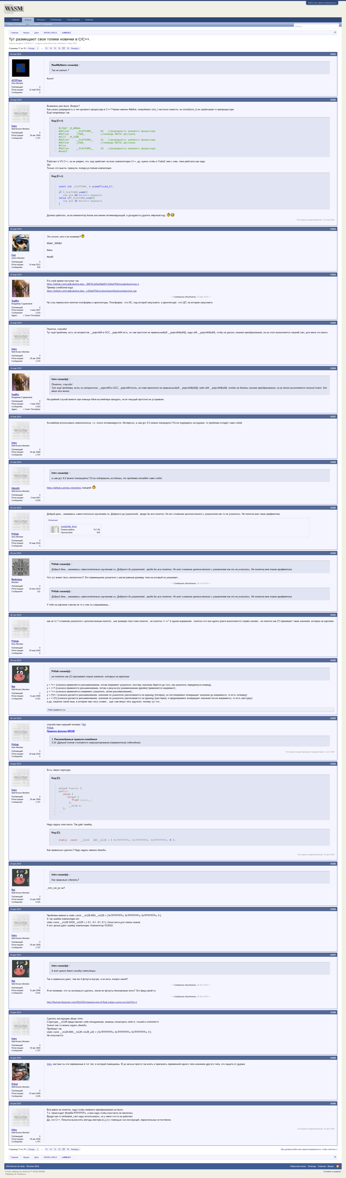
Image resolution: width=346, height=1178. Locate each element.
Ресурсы (41, 20)
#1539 (333, 1058)
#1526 (333, 368)
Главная (15, 20)
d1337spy (17, 80)
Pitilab (15, 534)
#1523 (333, 229)
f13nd (15, 1084)
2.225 (38, 1096)
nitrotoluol (61, 43)
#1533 (333, 718)
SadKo (15, 301)
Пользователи (73, 20)
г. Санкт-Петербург (31, 315)
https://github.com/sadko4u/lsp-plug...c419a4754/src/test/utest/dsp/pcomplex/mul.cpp (92, 291)
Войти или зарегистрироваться (322, 3)
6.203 (38, 500)
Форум (28, 20)
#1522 (333, 100)
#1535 (333, 864)
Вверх (331, 1166)
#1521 (333, 54)
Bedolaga (17, 579)
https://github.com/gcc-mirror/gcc (64, 487)
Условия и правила (332, 1171)
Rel (13, 686)
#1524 (333, 275)
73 (46, 48)
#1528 (333, 462)
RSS (337, 1166)
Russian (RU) (32, 1166)
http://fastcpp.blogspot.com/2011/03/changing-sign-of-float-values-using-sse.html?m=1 (92, 1002)
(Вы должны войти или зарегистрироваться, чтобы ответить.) (309, 1149)
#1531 (333, 615)
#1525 (333, 323)
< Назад (30, 48)
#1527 (333, 417)
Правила (89, 20)
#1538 (333, 1012)
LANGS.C (28, 43)
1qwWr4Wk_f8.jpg (69, 526)
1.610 (38, 313)
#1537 (333, 955)
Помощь (312, 1166)
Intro (14, 126)
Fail (14, 255)
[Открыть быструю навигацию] (335, 32)
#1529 (333, 508)
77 (64, 48)
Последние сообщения (40, 24)
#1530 (333, 553)
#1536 (333, 909)
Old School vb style (15, 1166)
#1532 (333, 660)
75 (55, 48)
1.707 (38, 138)
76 (59, 48)
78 (68, 48)
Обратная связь (298, 1166)
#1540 (333, 1103)
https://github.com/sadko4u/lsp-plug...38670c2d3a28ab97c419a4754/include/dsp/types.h (93, 284)
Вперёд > (75, 48)
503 (38, 267)
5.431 (38, 699)
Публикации (55, 20)
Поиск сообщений (17, 24)
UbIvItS (16, 488)
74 (51, 48)
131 (38, 591)
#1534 (333, 764)
